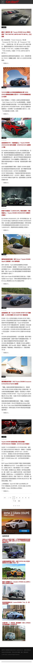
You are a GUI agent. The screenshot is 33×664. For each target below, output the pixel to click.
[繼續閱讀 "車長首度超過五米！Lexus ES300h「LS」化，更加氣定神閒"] (13, 613)
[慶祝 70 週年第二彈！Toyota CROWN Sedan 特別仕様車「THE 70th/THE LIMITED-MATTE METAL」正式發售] (16, 17)
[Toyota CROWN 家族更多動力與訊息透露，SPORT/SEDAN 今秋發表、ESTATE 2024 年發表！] (16, 427)
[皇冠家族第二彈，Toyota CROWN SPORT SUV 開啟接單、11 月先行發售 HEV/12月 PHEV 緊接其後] (16, 298)
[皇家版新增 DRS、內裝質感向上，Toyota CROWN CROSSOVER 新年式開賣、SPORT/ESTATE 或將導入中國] (16, 128)
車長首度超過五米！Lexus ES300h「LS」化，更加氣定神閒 (16, 603)
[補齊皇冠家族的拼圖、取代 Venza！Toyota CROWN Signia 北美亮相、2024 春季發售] (16, 244)
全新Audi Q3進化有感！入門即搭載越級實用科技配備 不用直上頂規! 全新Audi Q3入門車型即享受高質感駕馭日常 (16, 541)
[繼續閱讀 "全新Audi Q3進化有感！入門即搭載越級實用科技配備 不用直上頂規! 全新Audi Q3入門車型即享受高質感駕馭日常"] (13, 551)
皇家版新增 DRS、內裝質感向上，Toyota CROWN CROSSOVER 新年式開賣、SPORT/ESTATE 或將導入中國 (16, 145)
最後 (19, 501)
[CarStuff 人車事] (12, 0)
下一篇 (14, 501)
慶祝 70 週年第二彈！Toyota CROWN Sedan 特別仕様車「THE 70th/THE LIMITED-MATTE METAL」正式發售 (16, 34)
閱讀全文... (6, 63)
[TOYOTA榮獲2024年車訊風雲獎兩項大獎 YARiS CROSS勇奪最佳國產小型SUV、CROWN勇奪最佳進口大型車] (16, 77)
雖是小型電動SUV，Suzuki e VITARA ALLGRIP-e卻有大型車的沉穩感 (16, 582)
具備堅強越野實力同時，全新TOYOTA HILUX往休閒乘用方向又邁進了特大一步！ (16, 562)
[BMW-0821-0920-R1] (16, 521)
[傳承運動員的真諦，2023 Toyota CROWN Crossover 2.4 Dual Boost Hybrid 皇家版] (16, 367)
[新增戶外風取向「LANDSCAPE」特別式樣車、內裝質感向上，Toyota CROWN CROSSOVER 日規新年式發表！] (16, 196)
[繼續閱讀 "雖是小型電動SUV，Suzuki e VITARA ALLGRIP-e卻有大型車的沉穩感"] (13, 592)
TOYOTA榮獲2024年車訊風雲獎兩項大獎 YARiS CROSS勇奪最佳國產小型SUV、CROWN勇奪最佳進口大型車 (16, 94)
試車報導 (3, 376)
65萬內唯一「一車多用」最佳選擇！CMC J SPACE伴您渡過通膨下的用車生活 (16, 623)
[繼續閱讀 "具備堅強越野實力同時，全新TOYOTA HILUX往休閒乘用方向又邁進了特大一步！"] (13, 572)
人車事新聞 (4, 27)
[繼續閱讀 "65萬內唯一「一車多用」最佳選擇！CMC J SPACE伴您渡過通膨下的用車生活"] (13, 633)
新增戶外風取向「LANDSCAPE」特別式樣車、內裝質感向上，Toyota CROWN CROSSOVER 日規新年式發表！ (16, 213)
